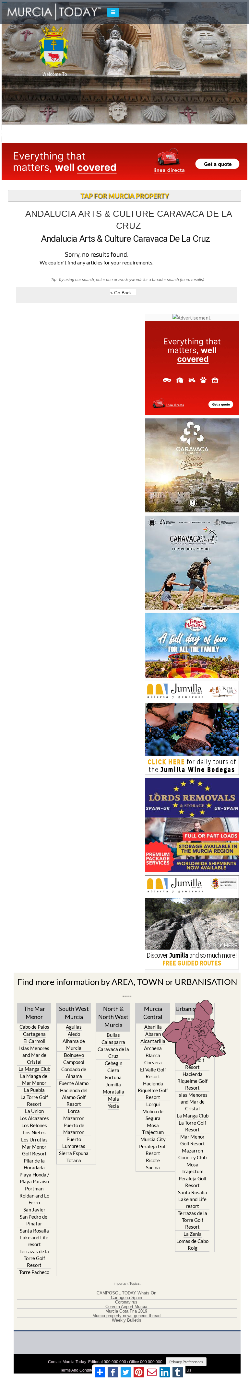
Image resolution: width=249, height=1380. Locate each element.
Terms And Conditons (79, 1370)
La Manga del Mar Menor (34, 1079)
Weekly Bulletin (126, 1320)
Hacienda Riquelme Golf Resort (153, 1090)
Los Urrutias (34, 1139)
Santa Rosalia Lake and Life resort (34, 1237)
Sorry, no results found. (96, 255)
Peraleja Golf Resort (153, 1149)
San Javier (34, 1209)
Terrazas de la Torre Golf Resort (34, 1258)
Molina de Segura (152, 1114)
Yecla (113, 1106)
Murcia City (153, 1139)
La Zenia (193, 1234)
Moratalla (113, 1091)
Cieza (113, 1070)
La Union (34, 1111)
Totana (73, 1160)
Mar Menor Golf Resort (34, 1150)
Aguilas (74, 1027)
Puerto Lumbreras (73, 1142)
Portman (34, 1188)
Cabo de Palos (34, 1027)
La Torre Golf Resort (34, 1100)
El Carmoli (34, 1041)
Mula (113, 1099)
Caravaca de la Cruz (113, 1052)
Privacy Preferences (186, 1361)
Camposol (73, 1062)
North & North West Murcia (113, 1016)
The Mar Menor (34, 1012)
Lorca (74, 1111)
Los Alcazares (34, 1118)
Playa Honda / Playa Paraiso (34, 1178)
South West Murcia (74, 1012)
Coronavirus (126, 1302)
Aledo (74, 1034)
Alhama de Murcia (74, 1044)
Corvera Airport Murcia (126, 1307)
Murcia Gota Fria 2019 (126, 1311)
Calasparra (113, 1042)
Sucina (153, 1167)
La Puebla (34, 1090)
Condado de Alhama (73, 1072)
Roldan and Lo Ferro (34, 1199)
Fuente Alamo (74, 1083)
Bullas (113, 1035)
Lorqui (153, 1104)
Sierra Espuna (74, 1153)
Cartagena (34, 1034)
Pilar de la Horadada (34, 1164)
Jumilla (113, 1084)
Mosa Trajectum (153, 1128)
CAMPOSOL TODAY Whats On (126, 1293)
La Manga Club (34, 1069)
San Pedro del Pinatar (34, 1220)
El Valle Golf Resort (153, 1073)
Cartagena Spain (126, 1298)
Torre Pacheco (34, 1272)
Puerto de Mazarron (73, 1128)
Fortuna (113, 1077)
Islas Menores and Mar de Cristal (34, 1055)
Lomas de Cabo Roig (192, 1244)
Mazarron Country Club (192, 1154)
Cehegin (113, 1063)
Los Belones (34, 1125)
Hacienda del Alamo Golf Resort (74, 1097)
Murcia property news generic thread (126, 1316)
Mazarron (73, 1118)
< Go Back (121, 292)
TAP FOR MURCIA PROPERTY (124, 196)
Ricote (153, 1160)
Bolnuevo (74, 1055)
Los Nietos (34, 1132)
